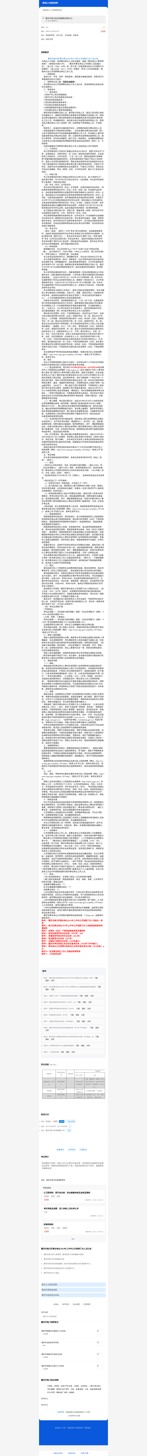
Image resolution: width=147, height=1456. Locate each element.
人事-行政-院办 (95, 1386)
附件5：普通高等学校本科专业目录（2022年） (61, 936)
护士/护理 (51, 1392)
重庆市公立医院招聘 (50, 1316)
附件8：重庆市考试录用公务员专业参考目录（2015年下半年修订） (70, 944)
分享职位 (72, 1150)
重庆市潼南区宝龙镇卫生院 (51, 1354)
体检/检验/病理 (95, 1389)
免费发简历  (72, 1453)
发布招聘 (76, 1304)
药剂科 (56, 1386)
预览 (47, 980)
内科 (72, 1389)
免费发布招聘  (58, 1453)
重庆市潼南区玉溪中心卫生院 (52, 1366)
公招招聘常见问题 (73, 1416)
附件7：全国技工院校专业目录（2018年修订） (61, 941)
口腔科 (76, 1386)
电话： (43, 1126)
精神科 (71, 1392)
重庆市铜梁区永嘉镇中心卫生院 (53, 1331)
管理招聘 (86, 1304)
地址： (43, 1130)
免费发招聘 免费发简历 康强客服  (79, 1428)
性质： (43, 39)
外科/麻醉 (51, 1389)
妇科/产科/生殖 (66, 1386)
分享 (52, 980)
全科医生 (84, 1386)
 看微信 (70, 1121)
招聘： (43, 27)
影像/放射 (79, 1389)
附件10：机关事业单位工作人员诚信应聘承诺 (61, 951)
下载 (96, 978)
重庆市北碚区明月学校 (50, 1342)
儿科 (86, 1389)
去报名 (61, 1121)
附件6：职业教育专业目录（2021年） (58, 938)
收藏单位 (60, 1150)
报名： (43, 31)
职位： (43, 35)
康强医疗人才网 (60, 1428)
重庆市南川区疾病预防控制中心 (59, 18)
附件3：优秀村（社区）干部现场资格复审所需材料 (63, 931)
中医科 (50, 1386)
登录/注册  (85, 1453)
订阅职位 (83, 1150)
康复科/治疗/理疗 (62, 1389)
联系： (43, 1121)
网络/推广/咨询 (62, 1392)
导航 (68, 1130)
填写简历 (65, 1304)
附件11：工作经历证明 (51, 954)
